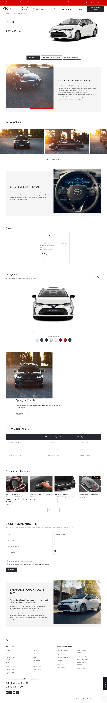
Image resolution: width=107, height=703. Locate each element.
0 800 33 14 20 (14, 686)
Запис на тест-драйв (82, 651)
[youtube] (14, 692)
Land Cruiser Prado (10, 658)
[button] (52, 157)
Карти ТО (60, 654)
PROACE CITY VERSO (37, 661)
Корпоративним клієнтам (82, 663)
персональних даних (26, 561)
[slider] (33, 330)
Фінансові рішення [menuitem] (24, 8)
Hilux (34, 657)
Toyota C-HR (10, 654)
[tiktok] (17, 692)
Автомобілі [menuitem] (13, 8)
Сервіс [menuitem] (56, 8)
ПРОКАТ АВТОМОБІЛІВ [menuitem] (67, 8)
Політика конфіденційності (83, 698)
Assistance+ (60, 664)
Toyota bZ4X (10, 673)
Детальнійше (90, 3)
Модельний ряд (82, 656)
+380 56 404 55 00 (17, 682)
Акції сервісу (61, 667)
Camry (35, 650)
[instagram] (10, 692)
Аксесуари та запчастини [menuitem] (40, 8)
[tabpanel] (29, 195)
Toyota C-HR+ (37, 666)
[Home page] (5, 8)
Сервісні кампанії (62, 657)
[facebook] (7, 692)
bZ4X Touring (37, 669)
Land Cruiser (10, 666)
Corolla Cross (10, 669)
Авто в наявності (82, 659)
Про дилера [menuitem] (80, 8)
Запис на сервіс (62, 650)
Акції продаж (81, 668)
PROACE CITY (10, 662)
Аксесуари (60, 660)
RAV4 (34, 654)
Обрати (44, 259)
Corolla (8, 650)
